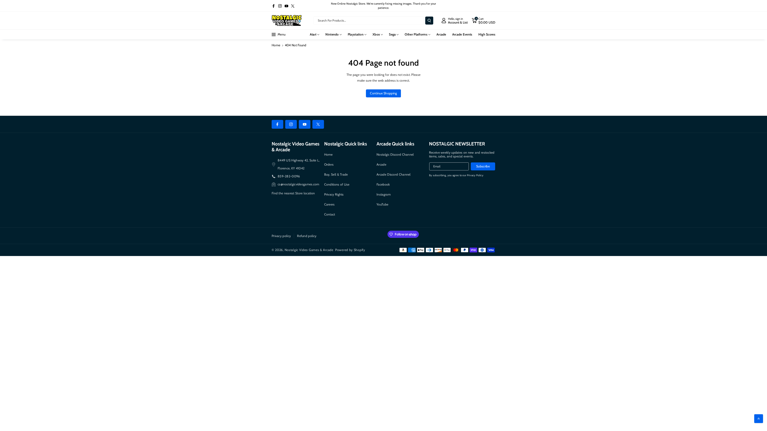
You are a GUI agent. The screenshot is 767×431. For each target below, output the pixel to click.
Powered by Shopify (350, 250)
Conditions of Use (337, 184)
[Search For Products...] (429, 21)
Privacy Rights (334, 194)
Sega (392, 34)
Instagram (384, 194)
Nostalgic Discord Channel (395, 154)
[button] (483, 20)
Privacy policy (281, 236)
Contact (329, 214)
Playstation (356, 34)
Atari (313, 34)
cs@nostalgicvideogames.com (298, 184)
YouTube (382, 204)
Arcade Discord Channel (394, 174)
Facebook (383, 184)
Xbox (376, 34)
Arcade (381, 164)
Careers (329, 204)
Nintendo (332, 34)
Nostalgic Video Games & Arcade (309, 250)
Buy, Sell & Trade (336, 174)
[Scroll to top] (758, 418)
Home (276, 45)
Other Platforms (416, 34)
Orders (329, 164)
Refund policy (306, 236)
